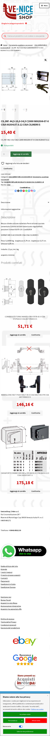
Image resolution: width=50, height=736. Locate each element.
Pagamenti (5, 581)
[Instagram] (32, 191)
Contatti (4, 578)
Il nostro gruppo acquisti (10, 575)
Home (5, 45)
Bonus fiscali (6, 600)
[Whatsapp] (26, 191)
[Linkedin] (21, 191)
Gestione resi (6, 597)
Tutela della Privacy (8, 622)
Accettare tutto (25, 714)
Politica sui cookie (37, 709)
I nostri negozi (6, 572)
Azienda (4, 569)
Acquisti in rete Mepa (9, 603)
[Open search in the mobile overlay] (25, 36)
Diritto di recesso (7, 619)
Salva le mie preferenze (25, 731)
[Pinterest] (24, 191)
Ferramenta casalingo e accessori (21, 45)
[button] (45, 60)
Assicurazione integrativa (11, 606)
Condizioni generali (8, 625)
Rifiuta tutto (36, 721)
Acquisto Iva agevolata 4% (11, 609)
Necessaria (7, 726)
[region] (25, 714)
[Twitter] (34, 191)
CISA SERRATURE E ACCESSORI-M (20, 177)
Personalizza (12, 721)
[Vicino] (47, 695)
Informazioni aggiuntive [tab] (10, 209)
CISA (8, 185)
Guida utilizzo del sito (9, 566)
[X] (18, 191)
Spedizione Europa (8, 587)
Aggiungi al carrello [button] (18, 335)
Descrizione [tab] (5, 202)
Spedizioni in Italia (8, 584)
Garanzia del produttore (10, 628)
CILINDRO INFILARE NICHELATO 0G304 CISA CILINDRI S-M (24, 182)
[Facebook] (16, 191)
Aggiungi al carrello (21, 154)
